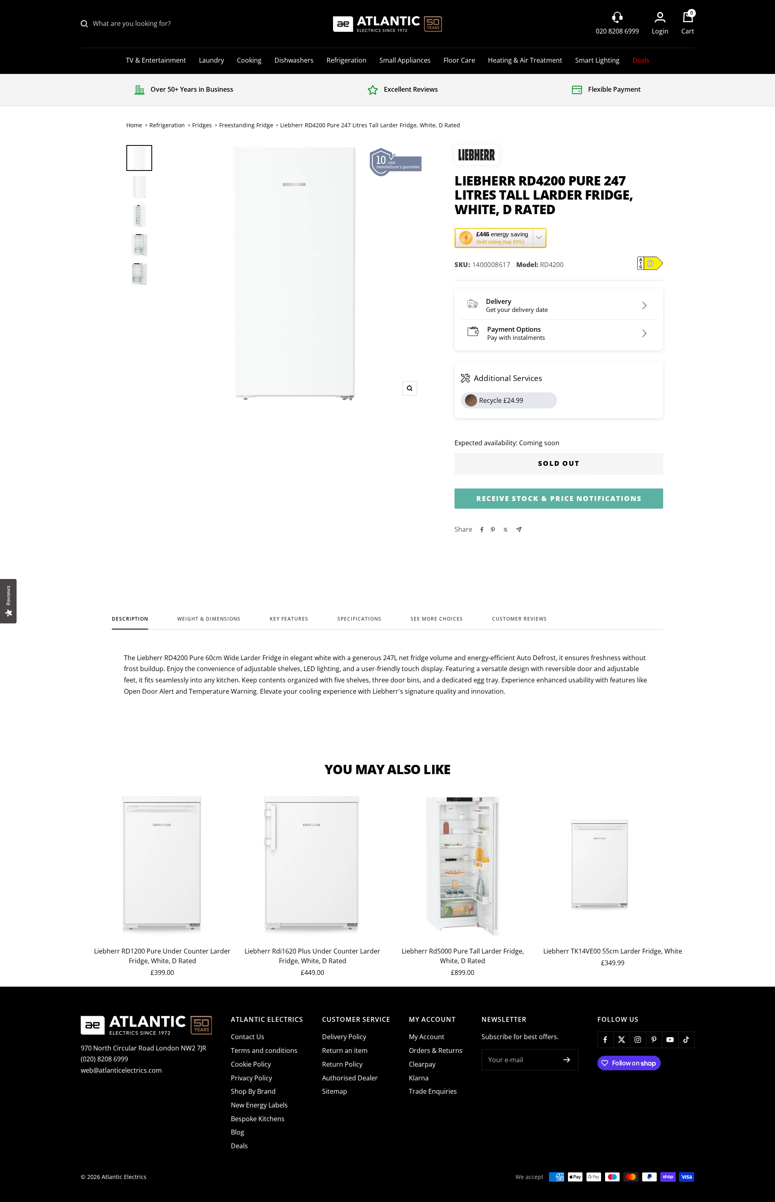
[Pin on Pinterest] (493, 530)
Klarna (419, 1078)
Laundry (211, 60)
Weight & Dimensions (209, 619)
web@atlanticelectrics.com (121, 1070)
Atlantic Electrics (124, 1177)
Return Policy (342, 1064)
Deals (641, 60)
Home (134, 125)
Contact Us (247, 1036)
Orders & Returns (436, 1050)
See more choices (437, 619)
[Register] (566, 1060)
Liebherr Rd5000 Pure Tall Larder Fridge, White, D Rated (463, 956)
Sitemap (334, 1091)
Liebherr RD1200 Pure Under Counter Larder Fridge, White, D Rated (162, 956)
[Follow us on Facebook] (605, 1039)
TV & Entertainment (156, 60)
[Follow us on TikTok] (686, 1039)
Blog (237, 1132)
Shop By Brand (253, 1091)
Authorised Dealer (350, 1078)
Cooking (249, 60)
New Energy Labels (259, 1105)
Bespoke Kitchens (258, 1118)
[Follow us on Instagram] (638, 1039)
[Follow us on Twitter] (622, 1039)
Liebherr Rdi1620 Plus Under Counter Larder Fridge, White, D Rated (312, 956)
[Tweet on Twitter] (505, 530)
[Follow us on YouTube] (670, 1039)
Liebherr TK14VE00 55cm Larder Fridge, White (612, 951)
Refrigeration (347, 60)
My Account (426, 1036)
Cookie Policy (251, 1064)
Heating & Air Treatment (525, 60)
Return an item (345, 1050)
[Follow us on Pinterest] (654, 1039)
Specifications (359, 619)
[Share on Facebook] (482, 530)
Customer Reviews (519, 619)
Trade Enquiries (433, 1091)
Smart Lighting (597, 60)
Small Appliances (405, 60)
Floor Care (459, 60)
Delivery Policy (344, 1036)
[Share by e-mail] (519, 529)
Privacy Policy (251, 1078)
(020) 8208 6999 (104, 1059)
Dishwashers (294, 60)
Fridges (202, 125)
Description (130, 619)
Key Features (289, 619)
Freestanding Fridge (246, 125)
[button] (501, 238)
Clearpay (422, 1064)
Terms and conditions (264, 1050)
